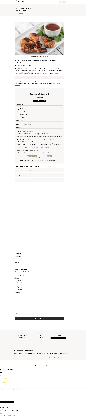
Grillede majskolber (31, 77)
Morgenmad (40, 333)
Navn (16, 309)
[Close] (1, 372)
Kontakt (59, 335)
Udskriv (50, 156)
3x (44, 100)
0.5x (34, 100)
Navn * (1, 394)
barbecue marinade (26, 124)
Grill (24, 117)
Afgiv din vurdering (7, 402)
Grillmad (24, 6)
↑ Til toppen (43, 326)
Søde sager (41, 341)
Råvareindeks (22, 339)
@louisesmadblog (38, 160)
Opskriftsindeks (22, 337)
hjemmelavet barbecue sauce (55, 81)
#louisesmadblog (50, 160)
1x (38, 100)
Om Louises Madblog (22, 335)
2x (41, 100)
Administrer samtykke (58, 337)
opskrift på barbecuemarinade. (29, 131)
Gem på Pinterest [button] (32, 156)
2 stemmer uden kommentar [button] (26, 264)
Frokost (40, 335)
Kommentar (17, 292)
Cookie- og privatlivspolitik (59, 333)
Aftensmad (41, 337)
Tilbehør (40, 339)
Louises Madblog (43, 365)
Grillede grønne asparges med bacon (39, 77)
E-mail (16, 313)
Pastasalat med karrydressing (49, 77)
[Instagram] (65, 2)
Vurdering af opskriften (19, 274)
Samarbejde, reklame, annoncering (22, 341)
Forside (17, 6)
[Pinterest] (63, 2)
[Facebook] (60, 2)
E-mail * (1, 397)
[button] (16, 10)
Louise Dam (42, 157)
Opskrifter (21, 6)
